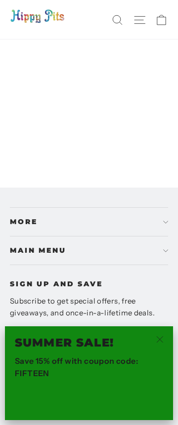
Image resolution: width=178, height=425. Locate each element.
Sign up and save (56, 283)
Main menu (38, 250)
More (23, 221)
